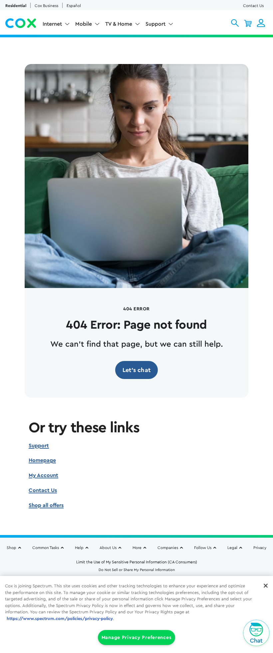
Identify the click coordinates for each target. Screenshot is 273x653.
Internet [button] (52, 24)
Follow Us (202, 548)
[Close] (265, 585)
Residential (15, 6)
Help (79, 548)
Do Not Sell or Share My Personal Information (137, 570)
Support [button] (155, 24)
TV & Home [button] (118, 24)
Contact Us (253, 6)
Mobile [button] (83, 24)
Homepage (42, 460)
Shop (11, 548)
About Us (108, 548)
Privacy (259, 548)
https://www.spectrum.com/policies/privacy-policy (60, 618)
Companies (167, 548)
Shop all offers (46, 505)
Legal (232, 548)
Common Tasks (45, 548)
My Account (43, 475)
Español (74, 6)
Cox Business (46, 6)
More (137, 548)
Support (39, 445)
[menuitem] (56, 25)
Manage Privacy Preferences (137, 637)
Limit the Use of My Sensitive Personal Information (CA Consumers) (136, 562)
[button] (235, 23)
